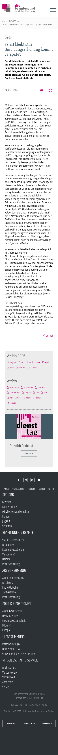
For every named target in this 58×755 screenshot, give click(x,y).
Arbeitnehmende (14, 571)
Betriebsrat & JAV (11, 649)
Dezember (14, 387)
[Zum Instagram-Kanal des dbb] (26, 480)
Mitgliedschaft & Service (20, 660)
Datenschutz (29, 723)
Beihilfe (6, 559)
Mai (38, 362)
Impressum (47, 723)
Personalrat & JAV (11, 644)
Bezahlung (7, 583)
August (12, 362)
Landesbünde (9, 507)
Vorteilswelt (8, 677)
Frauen (6, 516)
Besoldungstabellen (13, 549)
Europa (6, 630)
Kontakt (11, 723)
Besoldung (8, 545)
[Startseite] (3, 21)
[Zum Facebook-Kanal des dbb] (19, 480)
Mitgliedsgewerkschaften (16, 511)
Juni (30, 362)
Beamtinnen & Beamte (18, 533)
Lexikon (42, 489)
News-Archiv (14, 21)
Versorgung (8, 554)
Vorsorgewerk (9, 672)
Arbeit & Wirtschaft (12, 611)
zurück (49, 335)
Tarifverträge (9, 592)
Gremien (6, 502)
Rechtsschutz (9, 668)
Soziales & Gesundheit (14, 620)
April (47, 362)
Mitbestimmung (13, 637)
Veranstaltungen (18, 489)
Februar (22, 367)
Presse (6, 489)
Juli (22, 362)
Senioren (7, 526)
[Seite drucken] (48, 90)
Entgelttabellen (10, 587)
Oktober (41, 387)
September (14, 392)
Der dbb (8, 495)
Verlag (5, 687)
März (11, 367)
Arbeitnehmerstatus (13, 578)
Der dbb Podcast (21, 445)
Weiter (29, 453)
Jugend (6, 521)
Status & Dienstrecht (13, 540)
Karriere (51, 489)
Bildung (6, 625)
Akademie (7, 682)
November (28, 387)
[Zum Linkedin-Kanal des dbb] (32, 480)
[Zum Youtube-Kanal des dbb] (39, 480)
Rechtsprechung (11, 564)
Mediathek (32, 489)
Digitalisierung (10, 616)
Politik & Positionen (16, 604)
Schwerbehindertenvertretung (18, 654)
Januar (33, 367)
